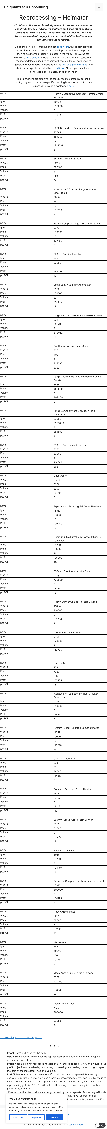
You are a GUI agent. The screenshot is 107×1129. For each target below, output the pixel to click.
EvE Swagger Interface (74, 64)
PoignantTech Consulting (26, 7)
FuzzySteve (58, 68)
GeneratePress (76, 1124)
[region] (36, 1108)
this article (33, 57)
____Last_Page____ (31, 1037)
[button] (100, 1125)
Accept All (54, 1117)
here (71, 86)
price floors (63, 46)
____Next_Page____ (10, 1037)
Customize (18, 1117)
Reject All (36, 1117)
